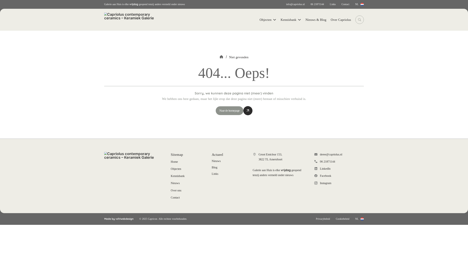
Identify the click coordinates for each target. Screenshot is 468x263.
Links (333, 4)
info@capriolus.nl (295, 4)
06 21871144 (317, 4)
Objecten (265, 20)
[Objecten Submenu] (274, 19)
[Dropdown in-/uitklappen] (362, 4)
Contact (345, 4)
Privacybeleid (323, 219)
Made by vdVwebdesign (118, 218)
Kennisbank (288, 20)
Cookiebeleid (342, 219)
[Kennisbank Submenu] (299, 19)
